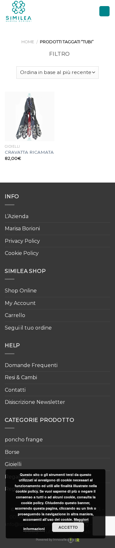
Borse (12, 452)
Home (27, 41)
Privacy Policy (22, 241)
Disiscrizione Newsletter (35, 402)
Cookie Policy (22, 253)
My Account (20, 303)
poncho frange (24, 440)
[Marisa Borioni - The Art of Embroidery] (33, 11)
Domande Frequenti (31, 365)
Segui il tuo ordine (28, 328)
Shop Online (21, 291)
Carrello (15, 315)
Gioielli (13, 464)
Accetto (68, 527)
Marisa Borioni (22, 228)
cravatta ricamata (29, 152)
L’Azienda (16, 216)
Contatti (15, 390)
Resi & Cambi (21, 377)
